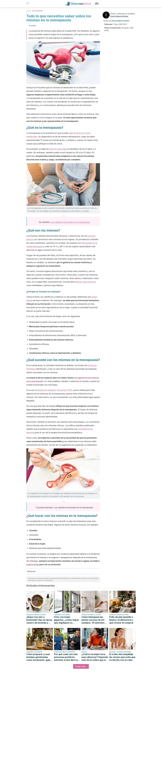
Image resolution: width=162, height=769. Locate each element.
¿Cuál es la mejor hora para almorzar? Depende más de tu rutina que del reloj (95, 657)
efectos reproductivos (85, 282)
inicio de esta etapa (58, 149)
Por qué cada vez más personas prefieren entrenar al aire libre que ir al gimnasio (67, 657)
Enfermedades (37, 11)
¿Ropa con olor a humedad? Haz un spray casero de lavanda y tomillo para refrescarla (39, 620)
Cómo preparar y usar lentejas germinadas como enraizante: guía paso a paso (38, 657)
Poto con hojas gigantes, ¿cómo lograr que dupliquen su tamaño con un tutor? (66, 620)
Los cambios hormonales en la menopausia (70, 222)
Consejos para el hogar (36, 614)
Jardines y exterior (62, 614)
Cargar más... (81, 666)
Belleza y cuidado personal (120, 652)
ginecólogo (33, 564)
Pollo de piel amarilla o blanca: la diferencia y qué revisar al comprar (121, 620)
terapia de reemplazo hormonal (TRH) (54, 390)
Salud (28, 11)
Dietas (84, 652)
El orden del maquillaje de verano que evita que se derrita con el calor (122, 657)
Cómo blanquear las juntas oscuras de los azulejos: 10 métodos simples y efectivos (93, 620)
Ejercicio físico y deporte (64, 652)
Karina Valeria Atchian (119, 16)
